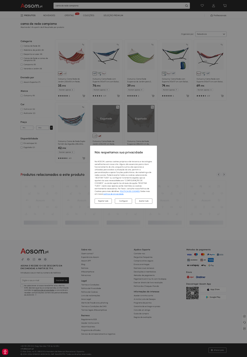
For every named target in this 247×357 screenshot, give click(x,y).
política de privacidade (113, 194)
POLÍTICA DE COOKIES (130, 191)
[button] (5, 352)
